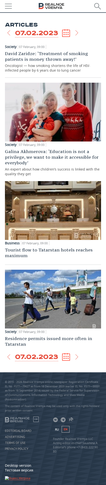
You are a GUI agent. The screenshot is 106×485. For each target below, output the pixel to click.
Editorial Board (18, 431)
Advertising (15, 437)
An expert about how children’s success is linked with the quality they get (52, 162)
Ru (57, 429)
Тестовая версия (19, 470)
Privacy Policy (16, 449)
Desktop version (18, 465)
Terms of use (15, 443)
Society (11, 47)
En (66, 429)
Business (12, 243)
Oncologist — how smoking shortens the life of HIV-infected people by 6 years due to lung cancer (47, 62)
